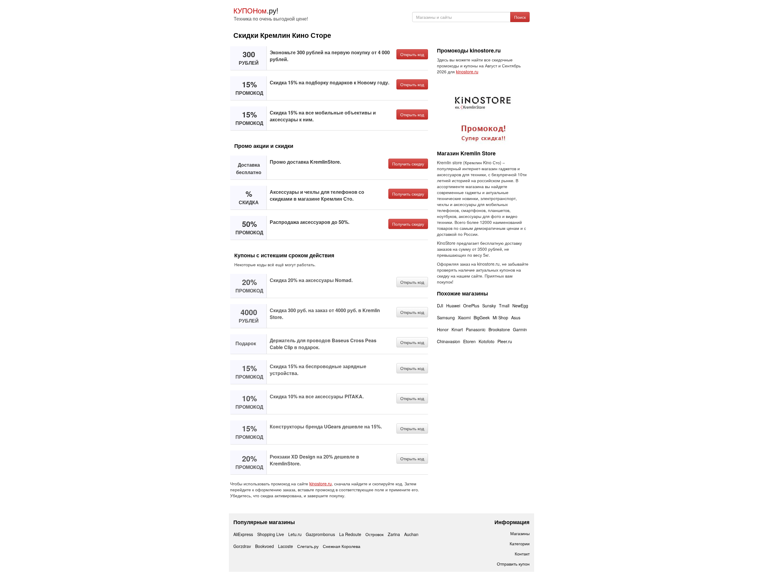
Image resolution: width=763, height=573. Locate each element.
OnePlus (471, 306)
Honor (443, 329)
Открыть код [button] (412, 54)
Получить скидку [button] (408, 164)
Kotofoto (486, 341)
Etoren (469, 341)
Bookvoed (264, 546)
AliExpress (243, 534)
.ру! (255, 10)
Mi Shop (500, 317)
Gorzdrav (242, 546)
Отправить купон (513, 564)
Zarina (394, 534)
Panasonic (476, 329)
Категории (520, 543)
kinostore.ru (320, 484)
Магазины (520, 533)
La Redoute (350, 534)
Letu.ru (295, 534)
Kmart (457, 329)
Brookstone (499, 329)
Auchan (411, 534)
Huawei (453, 306)
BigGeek (482, 317)
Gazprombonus (320, 534)
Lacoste (285, 546)
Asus (515, 317)
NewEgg (520, 306)
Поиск (520, 17)
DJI (440, 306)
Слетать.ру (308, 546)
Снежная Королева (341, 546)
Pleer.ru (504, 341)
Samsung (446, 317)
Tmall (504, 306)
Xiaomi (464, 317)
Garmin (520, 329)
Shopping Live (270, 534)
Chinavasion (448, 341)
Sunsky (489, 306)
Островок (374, 534)
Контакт (522, 554)
